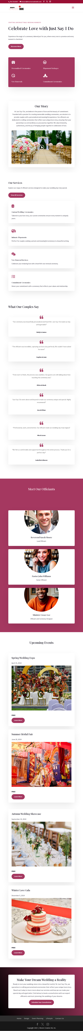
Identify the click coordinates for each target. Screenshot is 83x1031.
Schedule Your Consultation (41, 1002)
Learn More (18, 720)
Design (26, 1018)
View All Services (17, 195)
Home (19, 1018)
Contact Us (59, 1018)
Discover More (16, 46)
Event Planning (37, 1018)
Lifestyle (49, 1018)
